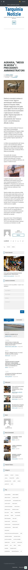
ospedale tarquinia (8, 536)
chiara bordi (14, 503)
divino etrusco (7, 509)
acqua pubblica (8, 494)
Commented (19, 319)
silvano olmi (19, 542)
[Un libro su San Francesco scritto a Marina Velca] (7, 398)
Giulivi (12, 515)
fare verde (7, 512)
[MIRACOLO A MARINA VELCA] (14, 327)
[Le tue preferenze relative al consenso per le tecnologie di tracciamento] (25, 567)
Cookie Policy (14, 567)
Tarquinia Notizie (14, 11)
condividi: (6, 241)
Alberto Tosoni (7, 497)
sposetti (6, 545)
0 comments (14, 77)
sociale (15, 346)
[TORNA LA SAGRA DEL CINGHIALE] (7, 448)
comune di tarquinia (8, 506)
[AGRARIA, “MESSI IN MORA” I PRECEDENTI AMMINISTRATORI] (14, 86)
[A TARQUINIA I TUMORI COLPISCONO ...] (7, 439)
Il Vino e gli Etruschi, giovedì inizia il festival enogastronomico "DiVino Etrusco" (13, 4)
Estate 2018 (12, 478)
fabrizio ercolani (15, 509)
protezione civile (8, 481)
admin (16, 76)
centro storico (7, 503)
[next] (22, 269)
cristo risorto (16, 506)
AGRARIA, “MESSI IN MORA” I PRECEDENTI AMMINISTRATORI (14, 66)
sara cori (13, 542)
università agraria (15, 551)
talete (15, 545)
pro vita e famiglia (17, 539)
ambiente (6, 336)
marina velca (14, 521)
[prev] (5, 269)
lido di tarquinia (8, 518)
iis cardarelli (17, 515)
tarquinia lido (7, 551)
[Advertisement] (14, 45)
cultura (16, 399)
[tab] (9, 320)
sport (9, 355)
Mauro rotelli (15, 527)
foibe (12, 512)
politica (11, 74)
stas (11, 545)
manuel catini (7, 521)
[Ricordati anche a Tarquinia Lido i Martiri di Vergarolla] (7, 407)
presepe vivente (17, 536)
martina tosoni (7, 524)
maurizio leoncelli (15, 524)
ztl (21, 551)
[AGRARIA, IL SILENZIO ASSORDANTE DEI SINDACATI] (7, 457)
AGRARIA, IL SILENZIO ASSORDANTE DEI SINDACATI (16, 456)
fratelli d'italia (17, 512)
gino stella (7, 515)
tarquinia (6, 548)
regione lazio (7, 542)
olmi (21, 533)
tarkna (19, 545)
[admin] (7, 233)
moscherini (7, 530)
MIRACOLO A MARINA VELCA (11, 334)
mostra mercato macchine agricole (11, 533)
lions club (14, 518)
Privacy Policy (21, 567)
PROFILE (18, 235)
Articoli (7, 74)
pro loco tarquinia (8, 539)
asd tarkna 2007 (8, 500)
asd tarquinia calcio (17, 500)
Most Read (8, 319)
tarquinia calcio (13, 548)
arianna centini (15, 497)
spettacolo (10, 376)
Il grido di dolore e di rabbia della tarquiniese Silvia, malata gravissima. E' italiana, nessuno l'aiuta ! (13, 343)
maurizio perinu (8, 527)
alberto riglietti (15, 494)
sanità (13, 346)
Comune (9, 346)
